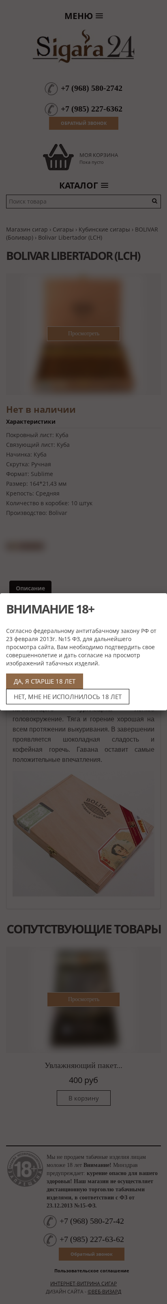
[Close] (157, 602)
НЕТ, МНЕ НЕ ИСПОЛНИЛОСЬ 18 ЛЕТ (68, 697)
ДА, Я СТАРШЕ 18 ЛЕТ (44, 681)
